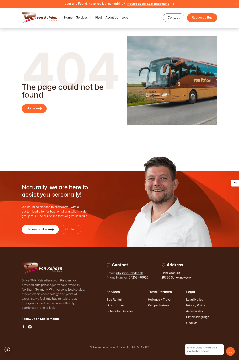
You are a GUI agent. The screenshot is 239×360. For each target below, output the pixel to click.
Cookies (192, 323)
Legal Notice (194, 299)
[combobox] (235, 183)
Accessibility (194, 311)
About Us (112, 17)
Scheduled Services (119, 311)
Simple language (197, 317)
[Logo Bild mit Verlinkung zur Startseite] (40, 17)
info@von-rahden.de (129, 273)
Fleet (98, 17)
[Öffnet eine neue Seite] (53, 268)
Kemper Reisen (158, 305)
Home (68, 17)
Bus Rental (114, 299)
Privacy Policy (195, 305)
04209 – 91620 (138, 277)
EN (235, 183)
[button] (84, 17)
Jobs (125, 17)
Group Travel (115, 305)
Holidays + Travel (159, 299)
